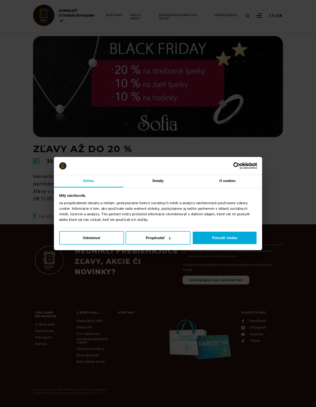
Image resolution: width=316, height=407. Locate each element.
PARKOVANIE (225, 15)
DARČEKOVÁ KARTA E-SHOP (178, 16)
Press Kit (84, 327)
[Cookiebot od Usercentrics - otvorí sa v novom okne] (237, 165)
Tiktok (254, 341)
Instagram (257, 328)
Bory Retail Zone (91, 361)
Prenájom (43, 337)
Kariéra (40, 343)
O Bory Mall (44, 324)
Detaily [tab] (158, 181)
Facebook (257, 321)
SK (280, 16)
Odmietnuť (91, 238)
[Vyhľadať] (247, 15)
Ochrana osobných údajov (92, 340)
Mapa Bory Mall (89, 320)
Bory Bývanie (88, 355)
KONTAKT (114, 15)
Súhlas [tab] (88, 181)
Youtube (255, 334)
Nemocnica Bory (90, 348)
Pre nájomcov (88, 333)
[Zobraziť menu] (258, 15)
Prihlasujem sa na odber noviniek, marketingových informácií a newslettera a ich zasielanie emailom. (230, 254)
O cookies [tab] (227, 181)
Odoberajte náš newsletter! (216, 280)
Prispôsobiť (155, 238)
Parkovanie (44, 331)
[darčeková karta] (199, 339)
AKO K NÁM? (135, 16)
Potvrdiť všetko (224, 238)
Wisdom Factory (91, 393)
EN (272, 16)
